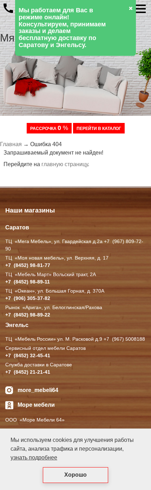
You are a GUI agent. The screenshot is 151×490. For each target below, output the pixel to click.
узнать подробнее (34, 457)
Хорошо (75, 475)
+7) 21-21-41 (27, 372)
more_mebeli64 (38, 390)
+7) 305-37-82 (27, 298)
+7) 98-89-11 (27, 282)
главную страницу (64, 164)
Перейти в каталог (99, 128)
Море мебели (36, 405)
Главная (11, 144)
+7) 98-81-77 (27, 265)
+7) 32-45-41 (27, 355)
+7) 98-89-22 (27, 315)
